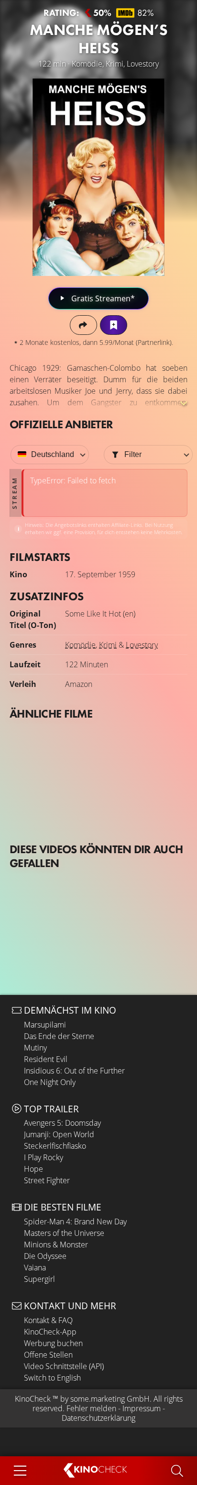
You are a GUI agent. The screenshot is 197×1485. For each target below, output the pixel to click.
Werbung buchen (53, 1343)
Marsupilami (45, 1024)
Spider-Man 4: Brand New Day (75, 1221)
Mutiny (35, 1047)
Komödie (80, 645)
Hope (33, 1169)
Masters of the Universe (64, 1233)
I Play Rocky (43, 1157)
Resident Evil (45, 1059)
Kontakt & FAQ (48, 1320)
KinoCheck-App (50, 1331)
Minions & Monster (56, 1244)
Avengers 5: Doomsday (62, 1123)
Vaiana (35, 1267)
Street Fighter (47, 1180)
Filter (133, 454)
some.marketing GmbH (110, 1399)
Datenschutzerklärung (98, 1418)
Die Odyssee (45, 1256)
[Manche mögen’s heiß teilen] (83, 325)
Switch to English (52, 1377)
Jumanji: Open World (59, 1134)
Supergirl (39, 1279)
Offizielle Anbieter (61, 424)
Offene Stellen (48, 1354)
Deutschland (52, 454)
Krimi (108, 645)
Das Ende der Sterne (59, 1036)
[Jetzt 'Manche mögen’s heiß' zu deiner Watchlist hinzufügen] (113, 325)
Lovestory (142, 645)
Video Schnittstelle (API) (64, 1366)
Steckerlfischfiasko (55, 1146)
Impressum (141, 1408)
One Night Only (50, 1082)
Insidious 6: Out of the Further (74, 1070)
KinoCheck (33, 1399)
